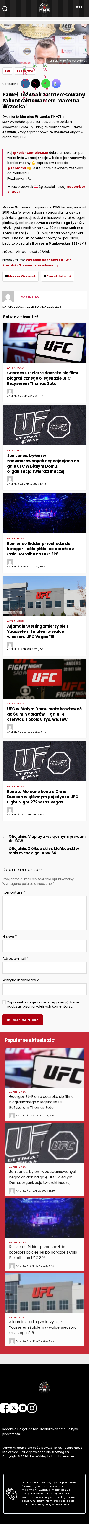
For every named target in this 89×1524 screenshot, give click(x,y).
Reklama (59, 1429)
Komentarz (13, 892)
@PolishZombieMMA (30, 152)
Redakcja (9, 1429)
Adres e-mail (15, 959)
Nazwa (9, 937)
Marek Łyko (30, 297)
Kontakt (46, 1429)
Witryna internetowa (20, 980)
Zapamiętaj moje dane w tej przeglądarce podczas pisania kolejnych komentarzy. (43, 1004)
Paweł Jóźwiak (59, 276)
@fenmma (16, 168)
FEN (7, 71)
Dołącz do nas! (28, 1429)
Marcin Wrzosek (22, 276)
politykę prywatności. (57, 1504)
